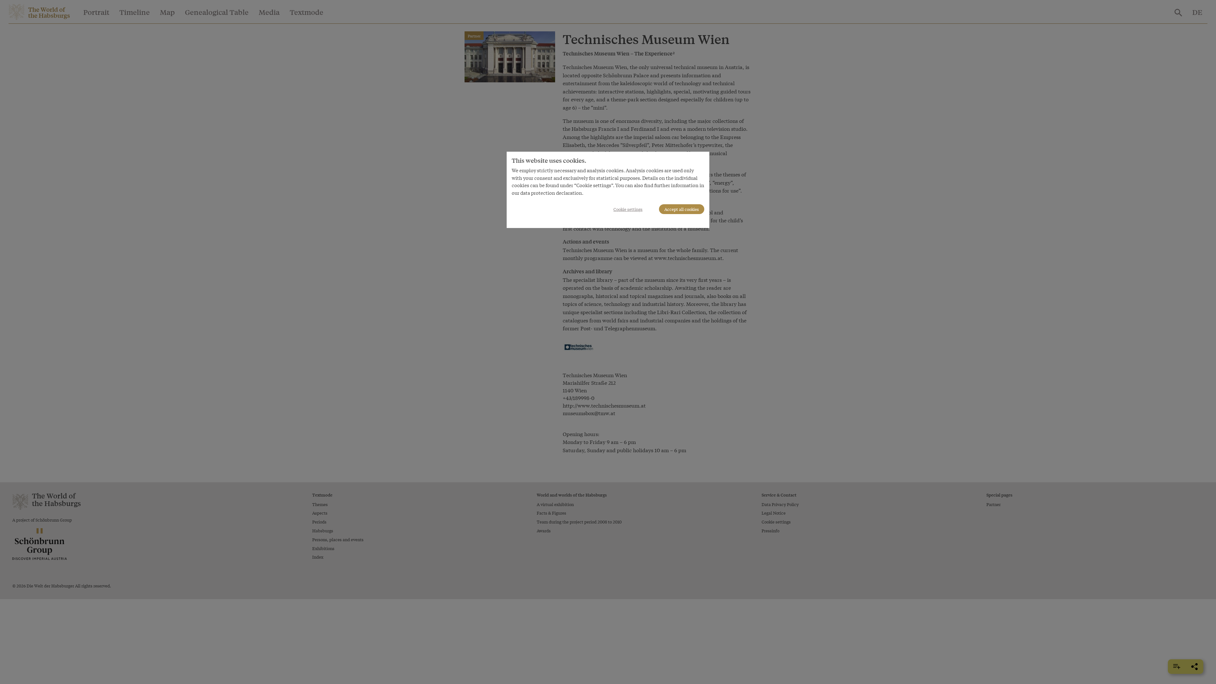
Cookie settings (628, 209)
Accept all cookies (681, 209)
